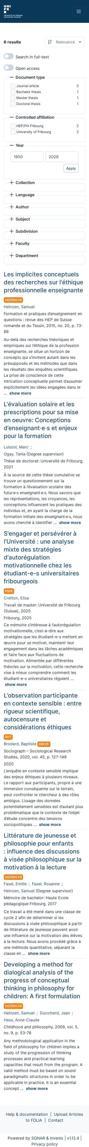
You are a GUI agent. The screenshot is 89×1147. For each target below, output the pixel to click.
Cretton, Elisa (16, 597)
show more (20, 393)
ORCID (44, 744)
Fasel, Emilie (15, 883)
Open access (28, 68)
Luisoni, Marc (16, 446)
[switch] (9, 56)
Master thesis (27, 98)
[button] (27, 77)
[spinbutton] (27, 156)
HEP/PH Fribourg (30, 126)
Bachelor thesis (28, 92)
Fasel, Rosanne (46, 883)
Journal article (27, 86)
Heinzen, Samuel (19, 306)
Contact (55, 1120)
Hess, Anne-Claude (21, 1019)
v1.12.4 (73, 1138)
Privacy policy (44, 1144)
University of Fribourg (33, 132)
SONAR (38, 1138)
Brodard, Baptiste (20, 743)
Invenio (56, 1138)
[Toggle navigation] (78, 11)
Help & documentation (27, 1114)
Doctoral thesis (28, 104)
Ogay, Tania (14, 453)
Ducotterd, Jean (55, 1012)
